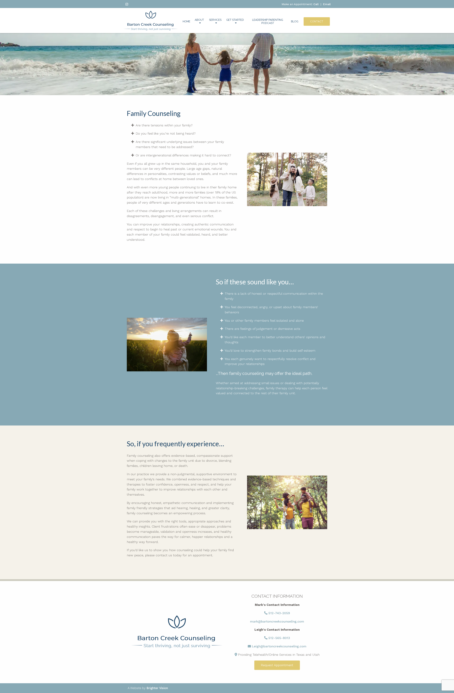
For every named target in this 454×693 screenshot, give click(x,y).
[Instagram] (126, 4)
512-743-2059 (279, 613)
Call (316, 4)
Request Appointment (277, 665)
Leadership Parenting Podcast (267, 21)
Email (327, 4)
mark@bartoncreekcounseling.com (277, 621)
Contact (316, 21)
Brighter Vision (157, 688)
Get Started (235, 19)
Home (186, 21)
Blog (294, 21)
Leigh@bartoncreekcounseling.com (279, 646)
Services (215, 19)
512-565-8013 (279, 638)
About (199, 19)
